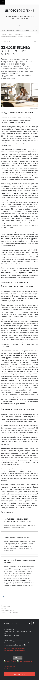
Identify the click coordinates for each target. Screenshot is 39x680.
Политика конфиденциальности (14, 649)
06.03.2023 (6, 42)
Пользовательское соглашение (14, 651)
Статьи (10, 34)
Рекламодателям (9, 666)
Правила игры (18, 34)
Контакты (7, 668)
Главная (3, 34)
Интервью (25, 30)
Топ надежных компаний (11, 30)
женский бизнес (14, 612)
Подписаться (19, 674)
